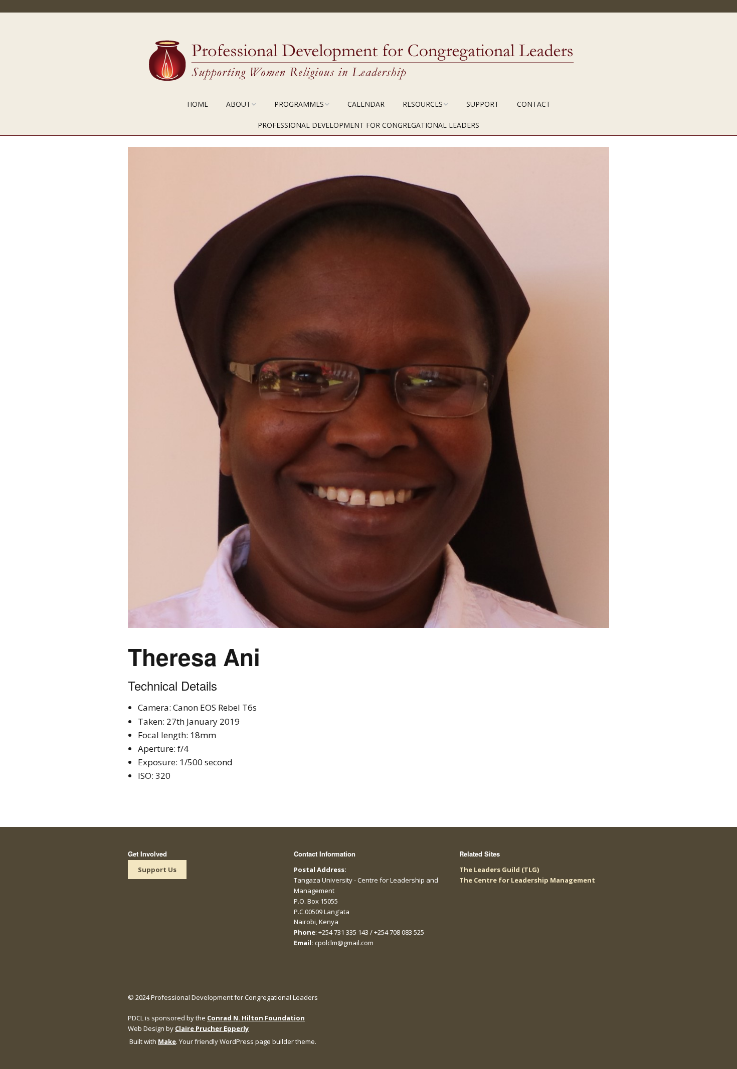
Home (197, 104)
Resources (423, 104)
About (238, 104)
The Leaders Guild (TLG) (499, 869)
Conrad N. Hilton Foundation (256, 1017)
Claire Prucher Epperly (212, 1028)
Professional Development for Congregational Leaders (368, 125)
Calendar (366, 104)
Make (167, 1041)
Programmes (299, 104)
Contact (533, 104)
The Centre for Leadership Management (527, 880)
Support (482, 104)
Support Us (157, 869)
